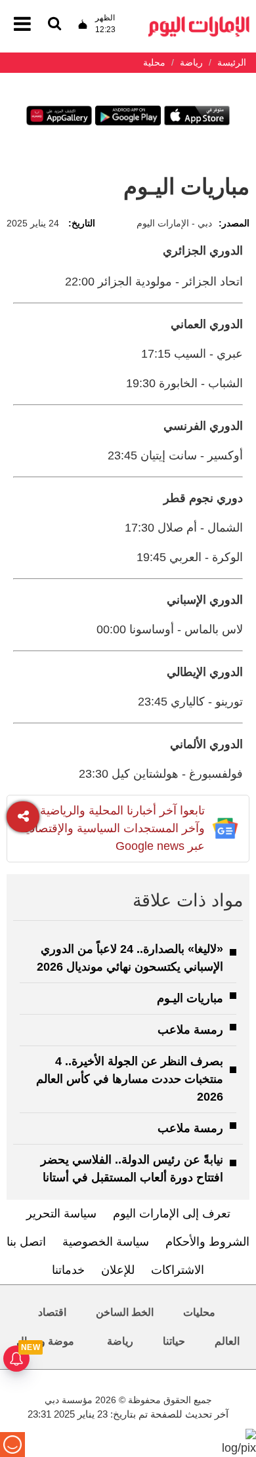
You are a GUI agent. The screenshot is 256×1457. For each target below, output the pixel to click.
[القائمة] (54, 24)
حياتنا (174, 1341)
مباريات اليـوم (190, 998)
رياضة (120, 1341)
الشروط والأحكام (207, 1241)
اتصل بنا (26, 1241)
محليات (199, 1312)
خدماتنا (68, 1270)
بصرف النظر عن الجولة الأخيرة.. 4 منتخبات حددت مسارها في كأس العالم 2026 (129, 1079)
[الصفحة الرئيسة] (198, 20)
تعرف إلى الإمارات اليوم (171, 1213)
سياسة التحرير (61, 1213)
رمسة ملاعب (190, 1029)
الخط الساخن (125, 1312)
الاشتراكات (177, 1270)
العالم (227, 1341)
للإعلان (118, 1270)
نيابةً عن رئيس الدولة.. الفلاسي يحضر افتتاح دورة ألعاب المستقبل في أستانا (132, 1168)
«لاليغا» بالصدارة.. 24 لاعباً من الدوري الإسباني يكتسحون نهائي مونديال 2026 (130, 957)
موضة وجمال (45, 1341)
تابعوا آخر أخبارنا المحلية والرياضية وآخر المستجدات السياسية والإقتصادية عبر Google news (112, 828)
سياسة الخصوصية (105, 1241)
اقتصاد (52, 1312)
